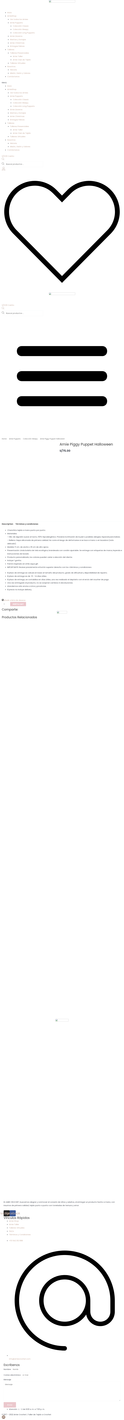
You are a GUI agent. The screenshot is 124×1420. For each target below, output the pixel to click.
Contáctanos (13, 76)
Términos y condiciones (26, 524)
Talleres (10, 49)
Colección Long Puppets (24, 32)
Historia (13, 69)
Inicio (9, 12)
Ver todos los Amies (19, 19)
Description (7, 524)
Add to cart (18, 604)
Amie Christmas (17, 43)
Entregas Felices (17, 46)
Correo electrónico (12, 1375)
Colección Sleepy (20, 29)
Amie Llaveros (16, 36)
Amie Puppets (16, 22)
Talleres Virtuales (17, 63)
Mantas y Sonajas (18, 39)
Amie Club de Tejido (22, 59)
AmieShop (11, 16)
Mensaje (7, 1379)
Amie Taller (18, 56)
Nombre (7, 1369)
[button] (62, 82)
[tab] (7, 524)
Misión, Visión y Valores (20, 73)
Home (4, 439)
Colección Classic (21, 26)
